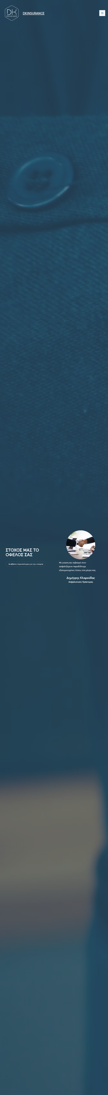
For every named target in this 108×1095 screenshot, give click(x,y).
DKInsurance (33, 13)
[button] (26, 564)
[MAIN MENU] (102, 13)
